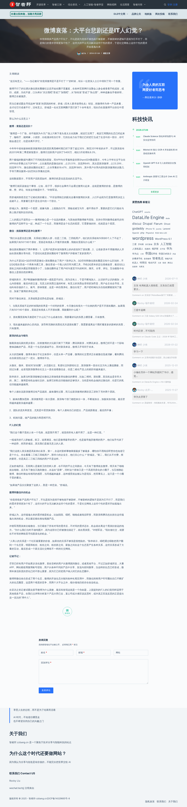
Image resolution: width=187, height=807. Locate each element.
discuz (136, 223)
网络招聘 (111, 4)
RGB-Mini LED (161, 233)
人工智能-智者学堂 (93, 4)
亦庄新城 (148, 244)
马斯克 (141, 266)
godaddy (138, 228)
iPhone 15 (150, 229)
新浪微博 (147, 259)
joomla (158, 229)
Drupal (147, 223)
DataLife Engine (148, 217)
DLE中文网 (119, 13)
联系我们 (173, 13)
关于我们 (173, 801)
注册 (175, 4)
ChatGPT (137, 211)
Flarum (158, 223)
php (142, 233)
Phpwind (150, 233)
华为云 (135, 253)
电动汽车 (152, 262)
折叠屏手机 (137, 258)
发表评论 (46, 690)
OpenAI (135, 233)
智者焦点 (157, 258)
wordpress (143, 238)
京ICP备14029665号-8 (58, 798)
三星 (134, 244)
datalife (147, 212)
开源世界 (41, 4)
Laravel (166, 228)
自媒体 (134, 266)
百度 (159, 263)
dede (168, 218)
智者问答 (137, 4)
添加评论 (46, 662)
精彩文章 (106, 53)
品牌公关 (136, 13)
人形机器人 (137, 248)
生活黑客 (124, 4)
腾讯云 (170, 263)
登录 (169, 4)
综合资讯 (72, 4)
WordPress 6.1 (163, 238)
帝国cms (151, 253)
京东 (156, 244)
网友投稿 (160, 13)
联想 (164, 263)
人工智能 (166, 244)
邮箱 (81, 652)
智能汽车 (169, 258)
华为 (169, 248)
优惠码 (147, 249)
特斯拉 (143, 262)
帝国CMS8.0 (165, 253)
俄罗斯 (155, 248)
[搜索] (165, 5)
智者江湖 (57, 4)
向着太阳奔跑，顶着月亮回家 (26, 13)
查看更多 (155, 192)
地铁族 (148, 13)
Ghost (167, 223)
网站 (118, 652)
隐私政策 (150, 801)
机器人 (135, 262)
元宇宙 (162, 249)
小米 (142, 254)
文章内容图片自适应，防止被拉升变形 (160, 357)
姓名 (44, 652)
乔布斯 (141, 244)
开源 (174, 254)
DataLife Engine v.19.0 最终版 (157, 382)
